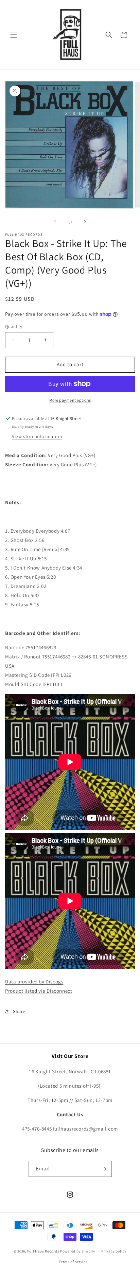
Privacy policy (113, 1251)
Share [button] (19, 1011)
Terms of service (73, 1261)
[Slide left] (55, 221)
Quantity (13, 326)
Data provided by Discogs (34, 981)
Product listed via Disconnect (38, 990)
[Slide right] (84, 221)
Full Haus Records (43, 1251)
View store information (37, 436)
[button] (13, 34)
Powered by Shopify (77, 1251)
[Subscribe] (104, 1169)
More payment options (70, 400)
